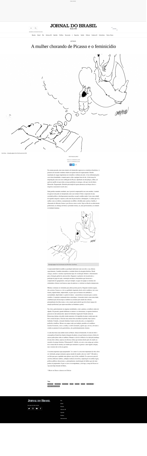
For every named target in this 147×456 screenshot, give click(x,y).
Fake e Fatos (109, 35)
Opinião (55, 35)
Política (61, 35)
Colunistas (102, 35)
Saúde (82, 35)
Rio (43, 35)
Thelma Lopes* (74, 156)
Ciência (88, 35)
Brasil (38, 35)
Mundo (34, 35)
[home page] (73, 25)
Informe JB (49, 35)
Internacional (63, 418)
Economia (67, 35)
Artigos (73, 41)
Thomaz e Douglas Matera (53, 386)
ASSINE (114, 28)
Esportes (76, 35)
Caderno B (94, 35)
